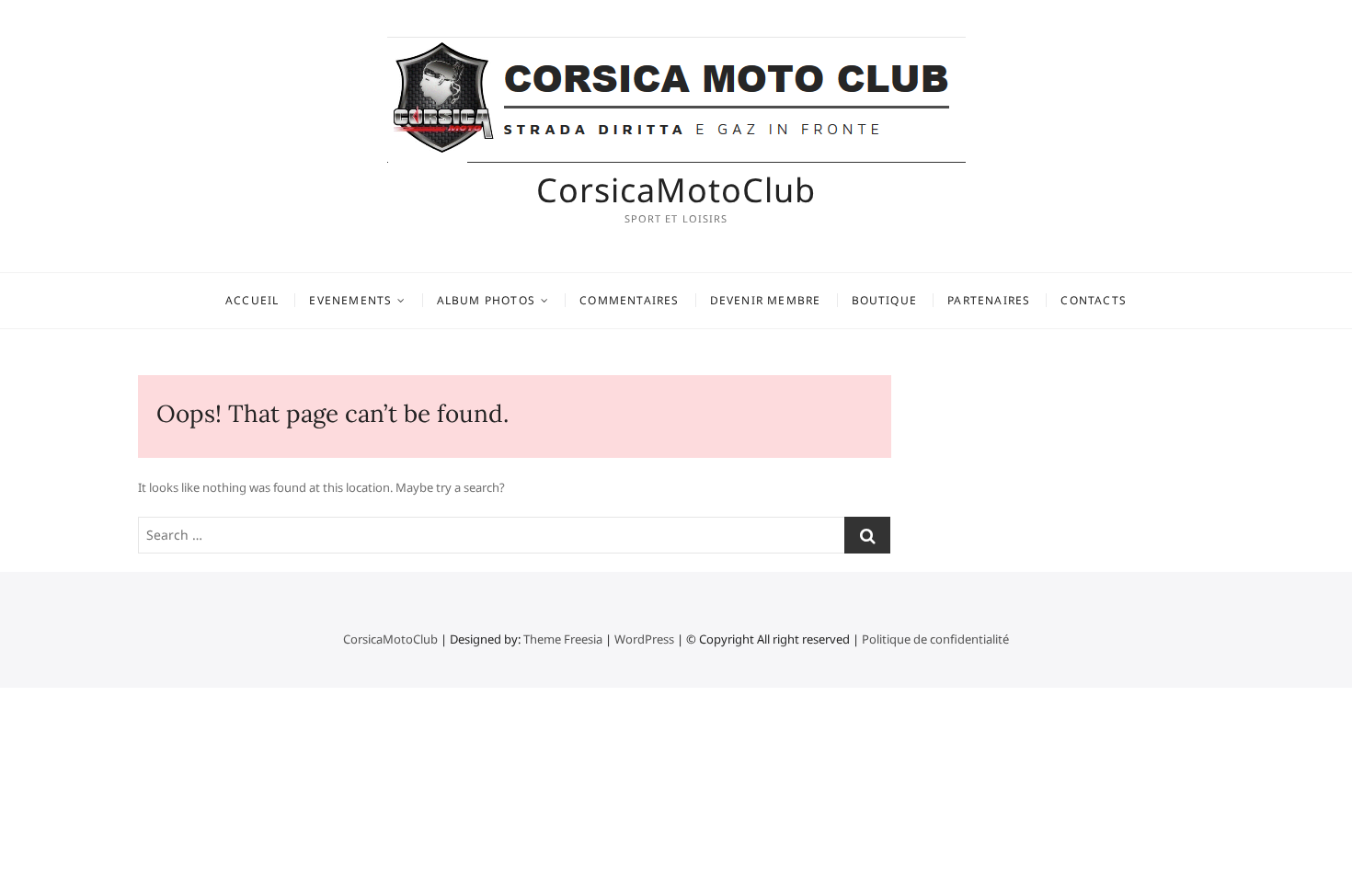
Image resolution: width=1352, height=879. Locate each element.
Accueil (252, 300)
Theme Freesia (562, 639)
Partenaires (988, 300)
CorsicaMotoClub (676, 190)
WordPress (644, 639)
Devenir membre (765, 300)
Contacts (1093, 300)
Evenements (350, 300)
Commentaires (629, 300)
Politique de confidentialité (935, 639)
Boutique (885, 300)
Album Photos (486, 300)
